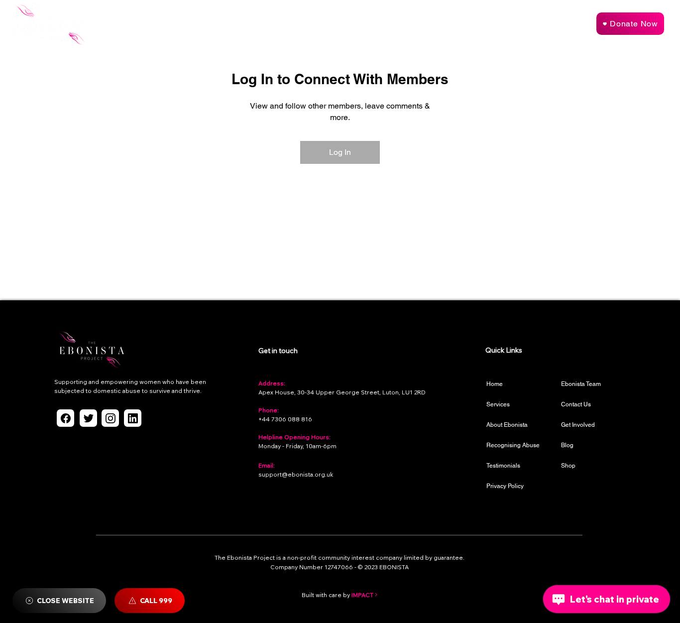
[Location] (65, 418)
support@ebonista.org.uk (296, 474)
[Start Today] (557, 24)
